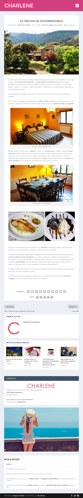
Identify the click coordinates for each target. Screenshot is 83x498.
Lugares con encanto (55, 25)
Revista (8, 464)
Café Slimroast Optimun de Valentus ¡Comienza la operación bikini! (51, 362)
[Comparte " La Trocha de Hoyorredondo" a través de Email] (61, 291)
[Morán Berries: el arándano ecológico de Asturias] (69, 351)
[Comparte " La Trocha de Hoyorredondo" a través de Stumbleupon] (57, 291)
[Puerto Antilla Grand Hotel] (14, 351)
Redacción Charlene (24, 25)
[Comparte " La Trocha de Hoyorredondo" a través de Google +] (36, 291)
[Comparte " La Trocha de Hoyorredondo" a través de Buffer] (53, 291)
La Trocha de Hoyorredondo (24, 82)
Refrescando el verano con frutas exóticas (31, 361)
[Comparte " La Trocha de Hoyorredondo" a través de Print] (65, 291)
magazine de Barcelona (49, 479)
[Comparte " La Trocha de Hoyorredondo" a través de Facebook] (28, 291)
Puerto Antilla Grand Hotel (14, 360)
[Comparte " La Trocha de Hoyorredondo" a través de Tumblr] (40, 291)
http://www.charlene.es (14, 392)
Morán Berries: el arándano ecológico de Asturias (68, 361)
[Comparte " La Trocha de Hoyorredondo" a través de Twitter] (32, 291)
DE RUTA (45, 25)
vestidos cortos (32, 485)
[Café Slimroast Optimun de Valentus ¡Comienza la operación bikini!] (51, 351)
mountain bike (20, 262)
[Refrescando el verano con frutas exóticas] (32, 351)
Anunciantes (21, 402)
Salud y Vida (34, 479)
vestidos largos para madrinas (57, 485)
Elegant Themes (18, 496)
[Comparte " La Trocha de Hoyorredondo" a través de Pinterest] (45, 291)
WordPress (41, 496)
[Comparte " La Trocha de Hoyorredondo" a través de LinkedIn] (49, 291)
